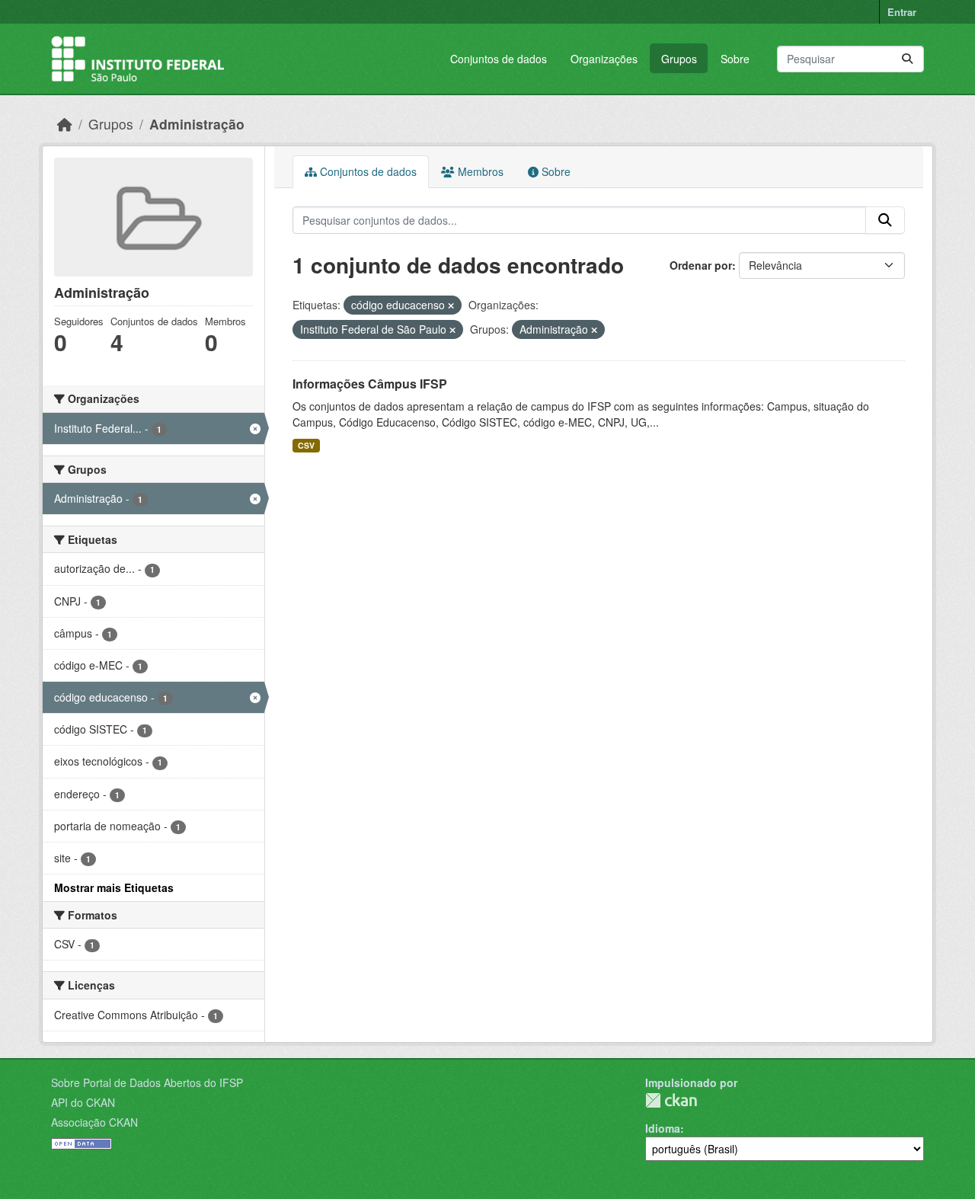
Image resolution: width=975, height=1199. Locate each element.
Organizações (604, 58)
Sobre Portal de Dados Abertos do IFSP (147, 1082)
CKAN (671, 1100)
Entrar (901, 12)
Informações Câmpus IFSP (369, 383)
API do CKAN (83, 1102)
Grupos (679, 58)
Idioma (662, 1128)
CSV (306, 445)
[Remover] (451, 305)
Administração (197, 123)
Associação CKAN (94, 1122)
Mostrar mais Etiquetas (114, 887)
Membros (479, 171)
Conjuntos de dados (498, 58)
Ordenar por (701, 265)
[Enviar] (907, 59)
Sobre (735, 58)
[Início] (64, 123)
